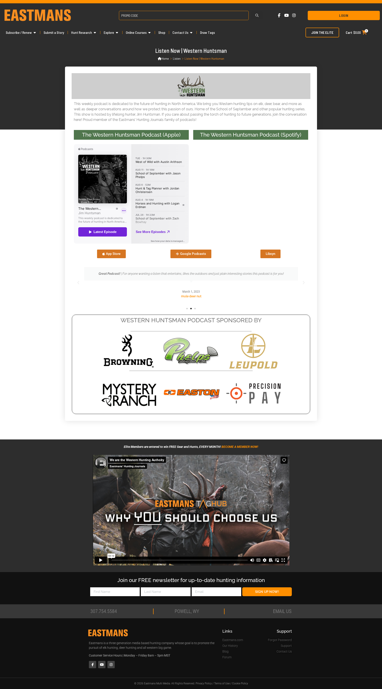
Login (343, 15)
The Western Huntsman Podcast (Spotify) (250, 135)
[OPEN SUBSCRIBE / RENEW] (34, 32)
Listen (177, 58)
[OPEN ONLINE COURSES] (149, 32)
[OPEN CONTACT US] (191, 32)
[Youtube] (286, 15)
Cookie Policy (240, 683)
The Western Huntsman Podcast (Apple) (131, 135)
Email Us (282, 611)
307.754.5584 (103, 611)
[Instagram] (294, 15)
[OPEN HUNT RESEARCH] (95, 32)
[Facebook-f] (279, 15)
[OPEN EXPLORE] (117, 32)
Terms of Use (222, 683)
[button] (78, 283)
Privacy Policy (204, 683)
